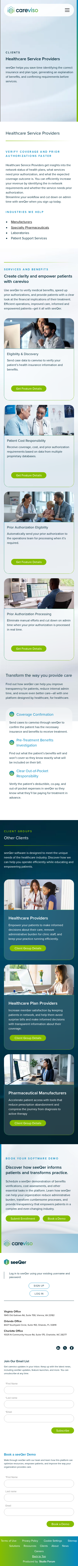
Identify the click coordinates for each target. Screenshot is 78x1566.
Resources (30, 1546)
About (54, 1546)
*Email (8, 1412)
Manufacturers (21, 221)
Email (8, 1505)
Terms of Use (8, 1541)
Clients (13, 52)
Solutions (14, 1546)
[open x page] (65, 1348)
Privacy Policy (30, 1541)
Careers (39, 1551)
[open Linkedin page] (58, 1348)
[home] (23, 10)
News (65, 1546)
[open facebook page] (71, 1348)
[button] (66, 10)
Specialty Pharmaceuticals (30, 227)
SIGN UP (39, 1285)
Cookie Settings (53, 1541)
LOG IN (39, 1293)
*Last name (11, 1397)
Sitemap (72, 1541)
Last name (10, 1491)
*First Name (11, 1383)
